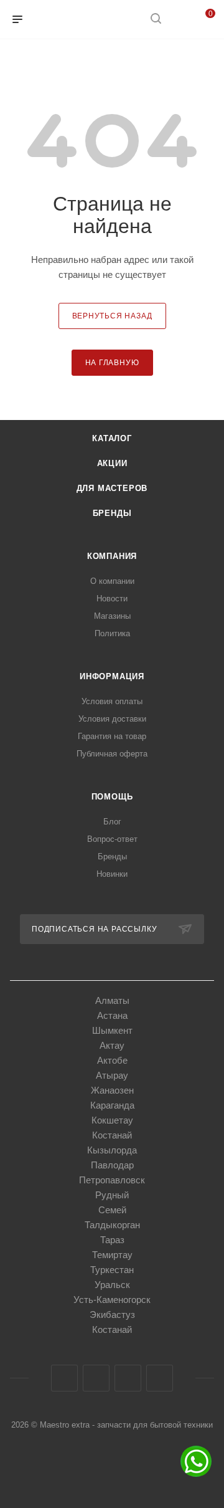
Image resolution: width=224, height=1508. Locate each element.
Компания (112, 556)
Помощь (112, 796)
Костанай (112, 1135)
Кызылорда (112, 1150)
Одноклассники (127, 1378)
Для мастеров (112, 488)
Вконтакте (64, 1378)
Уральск (112, 1284)
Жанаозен (112, 1090)
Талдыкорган (112, 1224)
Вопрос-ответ (112, 839)
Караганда (112, 1105)
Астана (112, 1015)
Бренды (112, 513)
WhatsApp (159, 1378)
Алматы (112, 1000)
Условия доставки (112, 718)
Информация (112, 676)
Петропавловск (112, 1180)
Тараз (112, 1239)
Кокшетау (112, 1120)
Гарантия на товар (112, 736)
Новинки (112, 874)
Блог (112, 821)
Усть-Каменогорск (112, 1299)
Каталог (112, 438)
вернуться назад (112, 316)
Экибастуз (112, 1314)
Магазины (112, 616)
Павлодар (112, 1165)
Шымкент (112, 1030)
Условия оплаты (112, 701)
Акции (112, 463)
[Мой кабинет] (179, 19)
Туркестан (112, 1269)
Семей (112, 1210)
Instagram (96, 1378)
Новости (112, 598)
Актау (112, 1045)
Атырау (112, 1075)
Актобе (112, 1060)
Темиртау (112, 1254)
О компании (112, 581)
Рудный (112, 1195)
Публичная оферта (112, 753)
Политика (112, 633)
